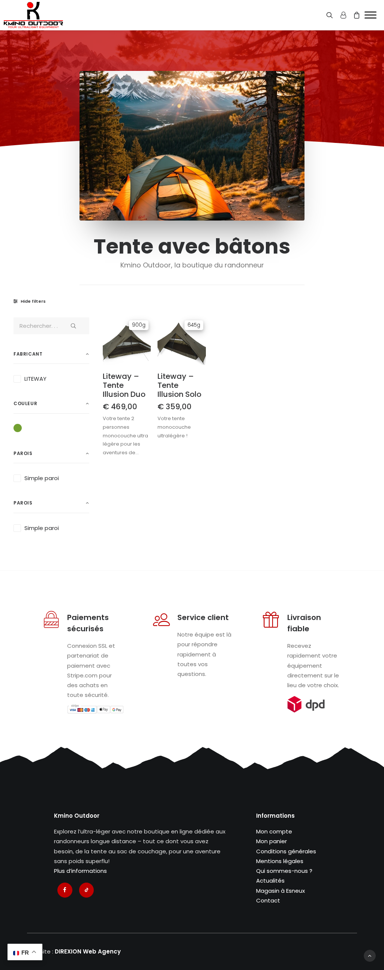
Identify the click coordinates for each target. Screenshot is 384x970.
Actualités (270, 880)
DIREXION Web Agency (88, 951)
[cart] (355, 15)
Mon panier (271, 841)
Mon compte (274, 831)
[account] (343, 15)
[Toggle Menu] (370, 14)
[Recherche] (331, 15)
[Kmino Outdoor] (33, 15)
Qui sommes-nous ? (284, 871)
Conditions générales (286, 851)
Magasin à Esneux (280, 891)
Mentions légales (279, 861)
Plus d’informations (80, 871)
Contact (268, 900)
